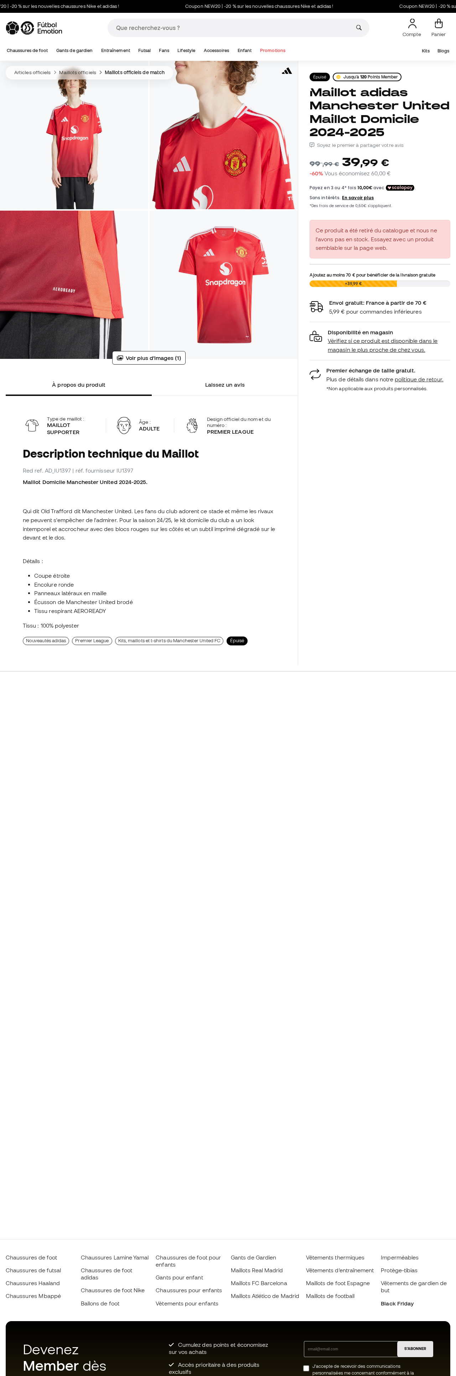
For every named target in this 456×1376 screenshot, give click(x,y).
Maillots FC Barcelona (259, 1283)
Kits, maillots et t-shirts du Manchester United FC (169, 640)
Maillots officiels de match (135, 72)
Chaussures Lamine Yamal (115, 1257)
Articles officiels (32, 72)
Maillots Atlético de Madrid (265, 1296)
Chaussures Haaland (33, 1283)
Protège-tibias (399, 1270)
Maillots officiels (77, 72)
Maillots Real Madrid (257, 1270)
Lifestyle (186, 50)
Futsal (144, 50)
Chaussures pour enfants (189, 1290)
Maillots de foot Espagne (338, 1283)
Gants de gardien (74, 50)
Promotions (272, 50)
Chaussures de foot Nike (113, 1290)
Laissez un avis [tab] (225, 384)
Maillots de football (330, 1296)
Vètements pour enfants (187, 1303)
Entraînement (115, 50)
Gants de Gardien (253, 1257)
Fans (164, 50)
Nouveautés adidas (46, 640)
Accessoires (216, 50)
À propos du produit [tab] (78, 384)
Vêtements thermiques (335, 1257)
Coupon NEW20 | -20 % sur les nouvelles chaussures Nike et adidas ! (236, 6)
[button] (380, 341)
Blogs (443, 50)
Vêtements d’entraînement (340, 1270)
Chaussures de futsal (33, 1270)
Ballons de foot (100, 1303)
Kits (425, 50)
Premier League (92, 640)
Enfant (245, 50)
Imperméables (400, 1257)
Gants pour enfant (179, 1277)
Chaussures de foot (27, 50)
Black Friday (397, 1303)
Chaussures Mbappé (33, 1296)
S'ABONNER (415, 1348)
